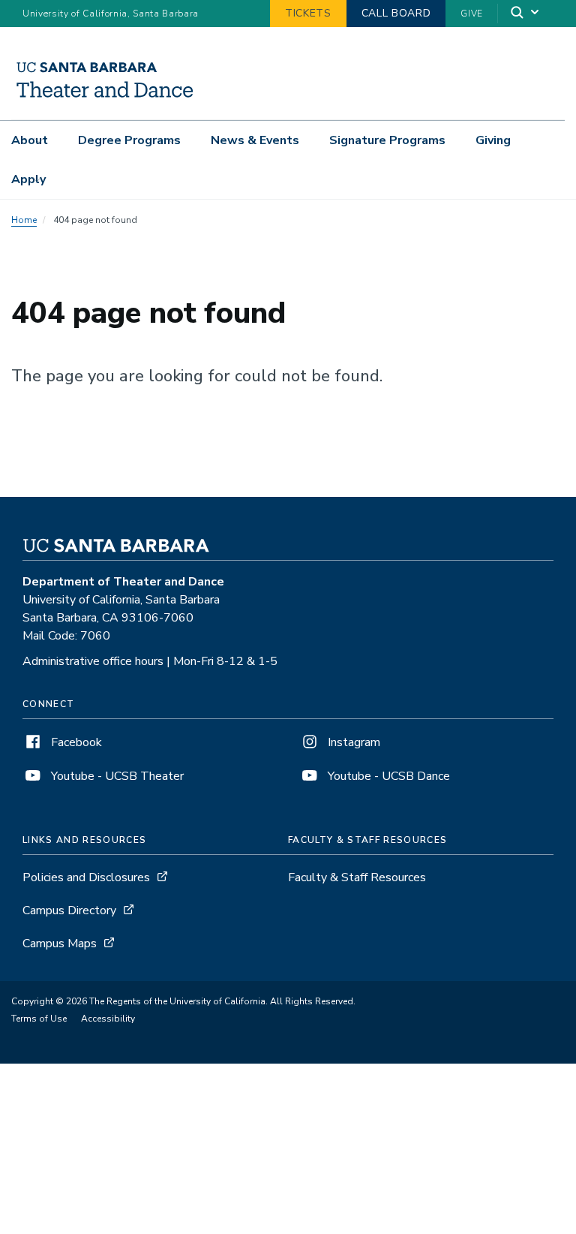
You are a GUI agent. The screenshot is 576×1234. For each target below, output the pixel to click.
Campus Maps (59, 943)
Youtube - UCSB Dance (387, 776)
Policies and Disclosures (86, 877)
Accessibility (108, 1019)
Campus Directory (69, 910)
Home (24, 220)
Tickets (308, 13)
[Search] (526, 14)
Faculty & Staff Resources (357, 877)
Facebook (75, 742)
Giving (493, 140)
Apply (28, 179)
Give (471, 14)
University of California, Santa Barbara (110, 14)
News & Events (255, 140)
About (29, 140)
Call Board (396, 13)
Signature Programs (387, 140)
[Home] (104, 98)
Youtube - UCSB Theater (116, 776)
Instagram (352, 742)
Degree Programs (129, 140)
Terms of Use (39, 1019)
